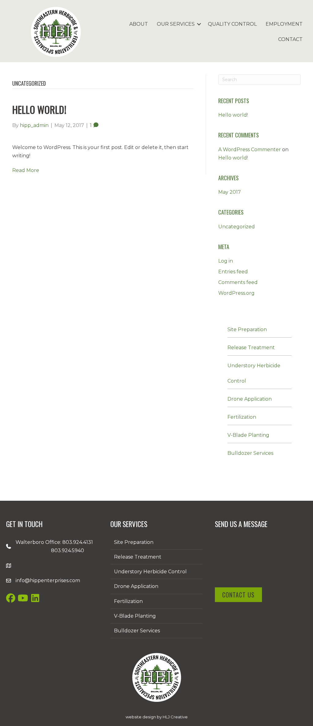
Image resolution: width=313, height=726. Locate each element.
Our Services (176, 24)
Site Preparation (247, 329)
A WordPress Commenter (249, 149)
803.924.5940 (67, 550)
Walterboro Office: (39, 542)
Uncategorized (236, 227)
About (138, 24)
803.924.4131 (77, 542)
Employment (284, 24)
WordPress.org (236, 293)
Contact (290, 39)
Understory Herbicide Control (150, 571)
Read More (25, 170)
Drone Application (249, 399)
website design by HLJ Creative (157, 716)
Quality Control (232, 24)
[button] (199, 24)
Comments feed (238, 282)
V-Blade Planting (248, 435)
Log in (225, 261)
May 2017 (229, 192)
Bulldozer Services (250, 453)
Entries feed (233, 272)
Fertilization (241, 417)
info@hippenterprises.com (48, 580)
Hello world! (39, 109)
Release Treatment (251, 347)
